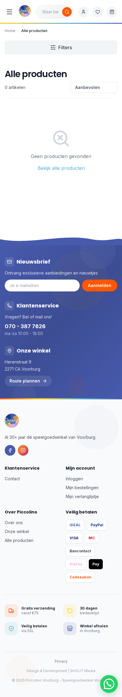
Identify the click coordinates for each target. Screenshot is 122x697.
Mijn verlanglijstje (82, 496)
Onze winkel (17, 531)
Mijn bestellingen (82, 487)
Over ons (14, 522)
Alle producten (19, 540)
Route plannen (24, 380)
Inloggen (74, 478)
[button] (109, 684)
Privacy (61, 661)
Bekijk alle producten (61, 168)
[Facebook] (10, 450)
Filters (65, 47)
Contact (12, 478)
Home (10, 30)
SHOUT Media (82, 671)
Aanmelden (99, 285)
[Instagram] (23, 450)
